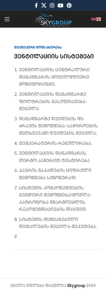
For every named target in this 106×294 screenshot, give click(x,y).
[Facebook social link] (36, 5)
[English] (93, 19)
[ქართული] (98, 19)
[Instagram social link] (52, 5)
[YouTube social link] (60, 5)
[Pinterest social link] (69, 5)
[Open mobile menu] (7, 19)
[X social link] (44, 5)
